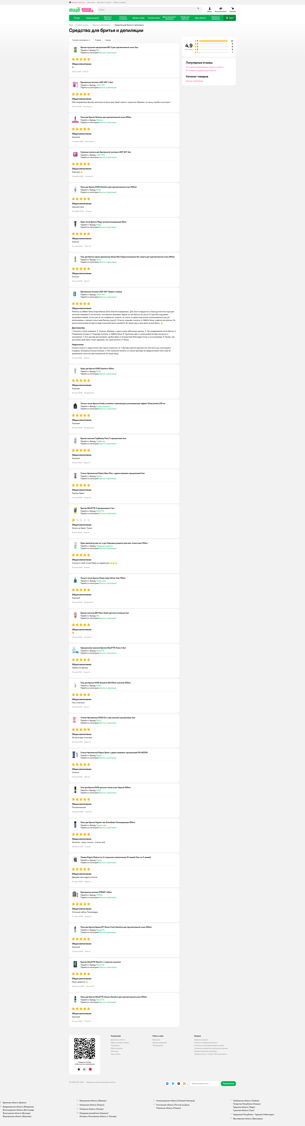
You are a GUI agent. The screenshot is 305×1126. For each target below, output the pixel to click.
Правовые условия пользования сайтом (100, 1082)
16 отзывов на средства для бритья (201, 70)
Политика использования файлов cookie (209, 1045)
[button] (230, 18)
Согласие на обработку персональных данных (211, 1048)
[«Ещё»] (81, 9)
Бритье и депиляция (101, 25)
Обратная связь (117, 1048)
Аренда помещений (159, 1043)
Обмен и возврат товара (120, 1043)
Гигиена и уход (81, 25)
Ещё (71, 25)
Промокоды (115, 1045)
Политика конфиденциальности (206, 1043)
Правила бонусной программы (205, 1051)
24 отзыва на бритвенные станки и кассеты (204, 67)
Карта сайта (115, 1054)
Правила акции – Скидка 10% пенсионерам (210, 1054)
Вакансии (156, 1040)
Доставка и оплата (118, 1040)
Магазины (114, 1051)
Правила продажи (201, 1040)
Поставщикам (157, 1045)
